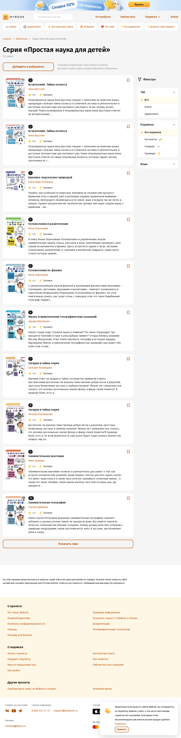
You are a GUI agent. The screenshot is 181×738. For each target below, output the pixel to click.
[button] (158, 92)
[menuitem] (158, 103)
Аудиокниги (34, 26)
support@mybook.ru (65, 710)
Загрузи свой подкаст (162, 26)
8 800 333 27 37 (41, 710)
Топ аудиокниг (132, 26)
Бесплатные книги (62, 26)
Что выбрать (103, 16)
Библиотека (128, 16)
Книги (12, 26)
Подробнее (120, 724)
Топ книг (110, 26)
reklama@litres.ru (15, 726)
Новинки (89, 26)
